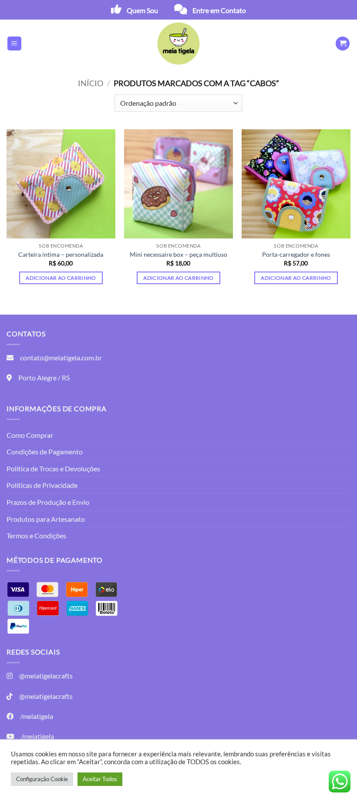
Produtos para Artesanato (46, 519)
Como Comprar (30, 435)
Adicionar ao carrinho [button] (61, 278)
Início (90, 83)
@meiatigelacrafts (46, 675)
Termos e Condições (36, 535)
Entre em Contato (219, 10)
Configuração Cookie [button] (42, 779)
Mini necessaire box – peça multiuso (178, 254)
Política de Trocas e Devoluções (53, 468)
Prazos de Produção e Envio (48, 502)
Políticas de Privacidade (42, 485)
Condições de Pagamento (45, 451)
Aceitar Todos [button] (100, 779)
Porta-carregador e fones (296, 254)
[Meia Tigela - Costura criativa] (178, 43)
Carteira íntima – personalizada (60, 254)
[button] (14, 44)
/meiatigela (36, 716)
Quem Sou (142, 10)
